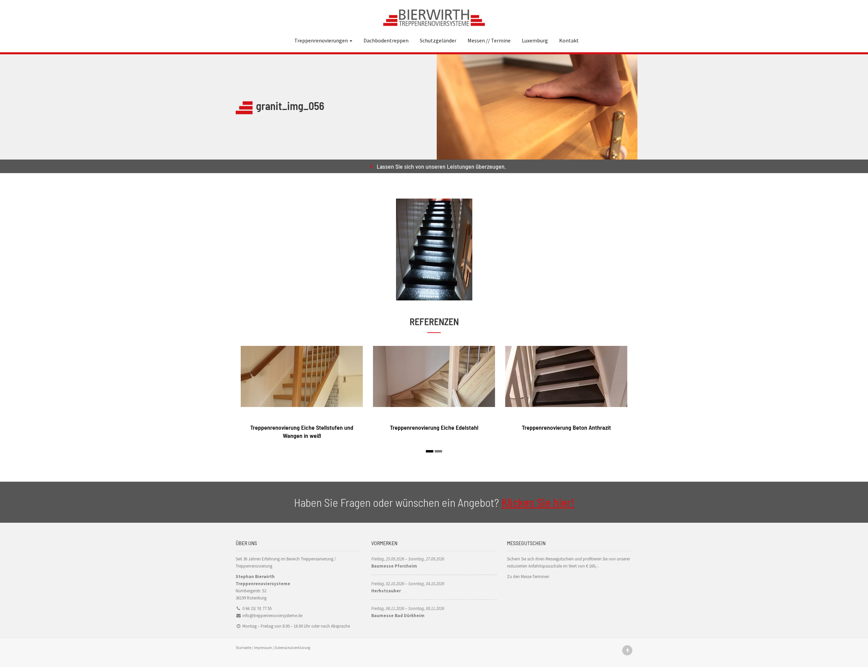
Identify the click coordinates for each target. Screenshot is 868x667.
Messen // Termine (489, 40)
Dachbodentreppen (386, 40)
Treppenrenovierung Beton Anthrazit (566, 427)
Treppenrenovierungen (321, 40)
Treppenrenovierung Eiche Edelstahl (434, 427)
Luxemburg (535, 40)
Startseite (243, 647)
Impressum (263, 647)
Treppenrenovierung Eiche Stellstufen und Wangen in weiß (301, 431)
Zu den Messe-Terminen (528, 576)
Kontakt (569, 40)
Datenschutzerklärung (292, 647)
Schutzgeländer (438, 40)
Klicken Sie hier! (537, 502)
